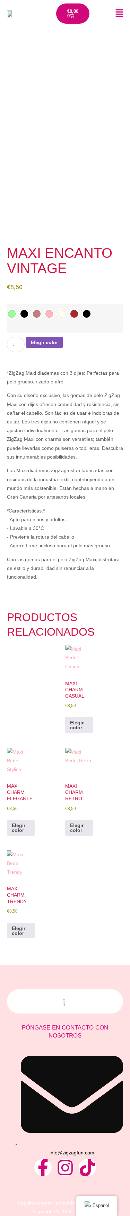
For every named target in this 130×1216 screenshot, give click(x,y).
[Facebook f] (43, 1167)
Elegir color (44, 342)
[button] (114, 13)
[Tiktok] (87, 1167)
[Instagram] (65, 1167)
